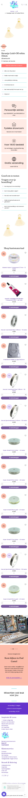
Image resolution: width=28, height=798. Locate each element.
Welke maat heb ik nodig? (11, 75)
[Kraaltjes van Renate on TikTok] (7, 776)
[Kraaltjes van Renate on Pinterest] (5, 776)
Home (12, 11)
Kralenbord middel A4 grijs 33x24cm (14, 359)
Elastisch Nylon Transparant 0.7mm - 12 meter (14, 268)
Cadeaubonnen (6, 765)
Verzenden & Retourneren (9, 757)
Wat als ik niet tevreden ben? (12, 195)
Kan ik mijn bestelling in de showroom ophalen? (14, 207)
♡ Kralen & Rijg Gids (7, 720)
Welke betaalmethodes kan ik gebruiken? (12, 201)
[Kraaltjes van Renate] (14, 4)
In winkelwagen (14, 276)
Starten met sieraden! (7, 722)
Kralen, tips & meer (7, 729)
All (17, 11)
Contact (3, 751)
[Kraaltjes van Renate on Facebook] (2, 776)
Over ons (4, 770)
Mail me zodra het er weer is (14, 65)
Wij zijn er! (6, 94)
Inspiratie (4, 767)
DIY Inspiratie (5, 727)
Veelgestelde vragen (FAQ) (9, 759)
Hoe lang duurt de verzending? (12, 186)
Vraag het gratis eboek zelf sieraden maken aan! (14, 795)
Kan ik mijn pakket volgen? (11, 191)
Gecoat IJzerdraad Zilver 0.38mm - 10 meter (14, 330)
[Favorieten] (24, 4)
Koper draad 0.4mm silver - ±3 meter (14, 450)
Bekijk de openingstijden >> (14, 677)
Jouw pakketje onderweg (10, 80)
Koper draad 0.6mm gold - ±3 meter (14, 599)
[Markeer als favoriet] (25, 253)
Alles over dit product (9, 71)
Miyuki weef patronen (7, 724)
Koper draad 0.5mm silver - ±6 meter (14, 480)
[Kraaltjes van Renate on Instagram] (4, 776)
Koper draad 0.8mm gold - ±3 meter (14, 509)
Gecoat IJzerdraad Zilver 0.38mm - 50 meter (14, 390)
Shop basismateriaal (14, 248)
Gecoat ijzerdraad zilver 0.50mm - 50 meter (14, 569)
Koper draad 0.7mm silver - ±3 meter (14, 539)
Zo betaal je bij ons (9, 85)
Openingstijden (5, 769)
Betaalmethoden (6, 753)
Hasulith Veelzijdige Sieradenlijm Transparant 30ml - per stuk (14, 299)
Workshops (4, 725)
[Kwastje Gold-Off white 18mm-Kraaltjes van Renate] (14, 28)
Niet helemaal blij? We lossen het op (13, 89)
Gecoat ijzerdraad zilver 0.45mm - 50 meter (14, 420)
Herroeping (4, 755)
